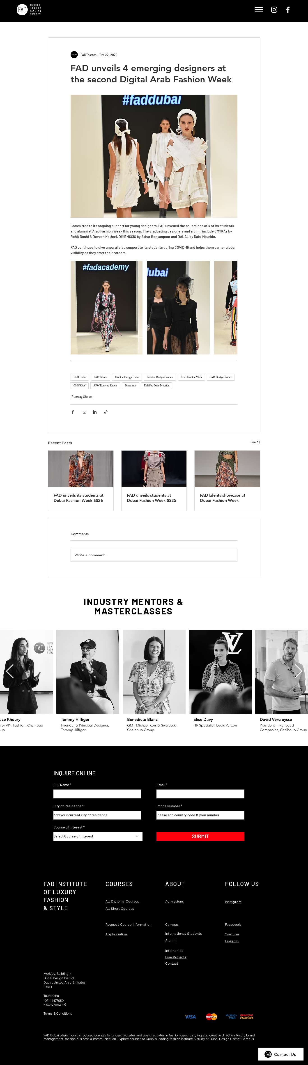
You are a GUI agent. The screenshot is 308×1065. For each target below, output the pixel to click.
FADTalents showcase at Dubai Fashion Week (222, 498)
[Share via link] (106, 412)
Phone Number (168, 806)
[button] (259, 9)
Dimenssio (130, 385)
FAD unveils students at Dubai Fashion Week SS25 (151, 498)
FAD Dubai (80, 377)
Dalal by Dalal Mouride (156, 385)
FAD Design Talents (221, 377)
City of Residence (67, 806)
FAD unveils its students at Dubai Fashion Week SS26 (78, 498)
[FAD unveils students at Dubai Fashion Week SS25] (154, 469)
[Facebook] (288, 10)
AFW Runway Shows (105, 385)
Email (160, 785)
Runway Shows (81, 397)
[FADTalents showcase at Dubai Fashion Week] (227, 469)
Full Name (61, 785)
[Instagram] (274, 10)
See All (255, 442)
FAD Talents (100, 377)
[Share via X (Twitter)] (84, 412)
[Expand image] (107, 307)
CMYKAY (80, 385)
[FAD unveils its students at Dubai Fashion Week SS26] (80, 469)
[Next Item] (298, 671)
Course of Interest (68, 827)
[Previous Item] (9, 671)
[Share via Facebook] (73, 412)
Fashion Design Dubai (127, 377)
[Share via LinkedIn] (95, 412)
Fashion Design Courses (160, 377)
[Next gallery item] (232, 307)
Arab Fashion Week (191, 377)
